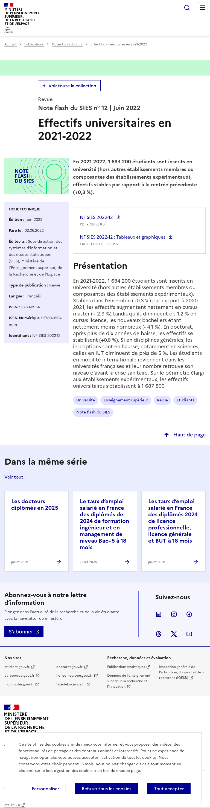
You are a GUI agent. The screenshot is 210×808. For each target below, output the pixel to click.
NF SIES (97, 217)
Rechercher (187, 7)
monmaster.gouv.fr (19, 684)
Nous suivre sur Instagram (173, 614)
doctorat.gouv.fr (69, 666)
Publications (34, 44)
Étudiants (185, 400)
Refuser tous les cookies (106, 788)
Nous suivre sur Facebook (189, 614)
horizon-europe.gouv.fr (74, 675)
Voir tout (13, 477)
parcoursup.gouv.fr (19, 675)
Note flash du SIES (93, 412)
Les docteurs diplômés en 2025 (34, 504)
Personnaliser (45, 788)
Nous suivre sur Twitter (173, 634)
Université (85, 400)
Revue (162, 400)
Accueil (10, 44)
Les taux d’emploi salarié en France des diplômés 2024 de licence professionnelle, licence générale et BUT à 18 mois (173, 521)
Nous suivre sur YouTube (189, 634)
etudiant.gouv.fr (17, 666)
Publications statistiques (126, 666)
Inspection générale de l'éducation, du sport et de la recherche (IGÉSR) (182, 672)
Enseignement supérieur (126, 400)
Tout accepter (169, 788)
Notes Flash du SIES (67, 44)
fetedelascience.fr (70, 684)
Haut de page (189, 434)
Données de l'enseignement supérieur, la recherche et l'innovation (128, 681)
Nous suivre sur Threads (158, 634)
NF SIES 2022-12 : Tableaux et (123, 237)
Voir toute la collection (72, 85)
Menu (202, 7)
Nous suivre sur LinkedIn (158, 614)
